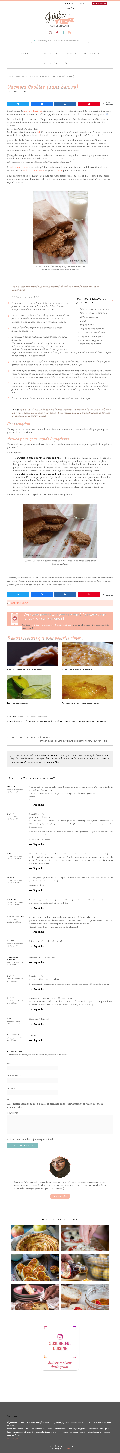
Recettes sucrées (66, 53)
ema (9, 1018)
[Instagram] (50, 32)
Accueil (23, 53)
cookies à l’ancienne (33, 170)
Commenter (12, 1113)
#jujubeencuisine (64, 624)
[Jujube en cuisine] (60, 17)
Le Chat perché (15, 917)
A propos (69, 4)
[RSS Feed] (70, 32)
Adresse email (13, 1076)
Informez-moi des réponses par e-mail (31, 1139)
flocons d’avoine (19, 167)
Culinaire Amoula (12, 958)
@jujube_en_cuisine (41, 624)
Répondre (38, 804)
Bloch (59, 170)
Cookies (26, 717)
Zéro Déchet (71, 63)
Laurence (12, 899)
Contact (84, 4)
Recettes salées (42, 53)
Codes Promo (99, 4)
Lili (39, 132)
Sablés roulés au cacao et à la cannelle (33, 737)
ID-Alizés (66, 1449)
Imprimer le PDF (20, 602)
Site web (11, 1088)
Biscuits (20, 717)
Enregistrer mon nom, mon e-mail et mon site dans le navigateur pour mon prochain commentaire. (55, 1105)
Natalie (11, 786)
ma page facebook (32, 110)
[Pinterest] (57, 32)
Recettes (32, 717)
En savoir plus (60, 1196)
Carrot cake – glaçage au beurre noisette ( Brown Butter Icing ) (74, 741)
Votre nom (13, 1035)
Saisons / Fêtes (50, 63)
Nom (9, 1063)
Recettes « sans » (91, 53)
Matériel (71, 8)
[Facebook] (63, 32)
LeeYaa (10, 940)
